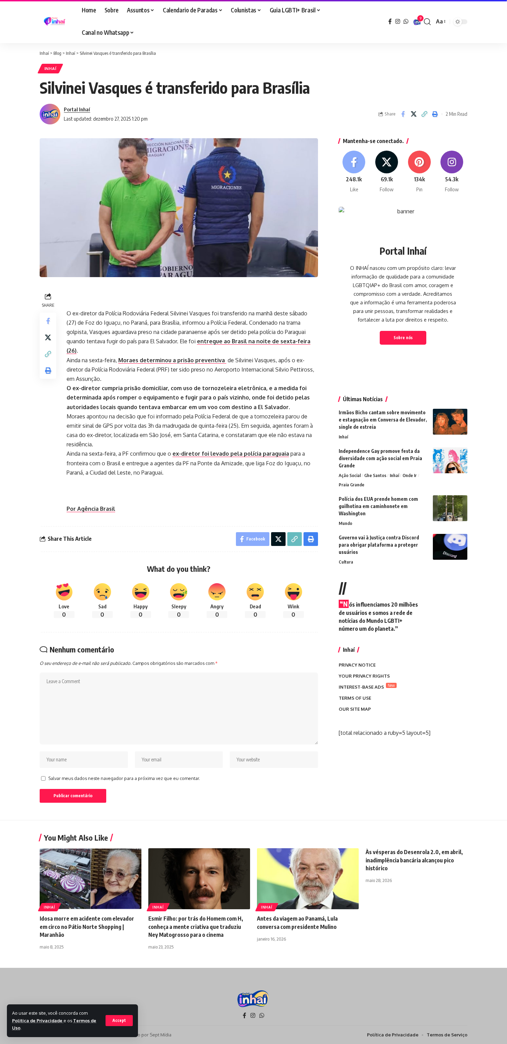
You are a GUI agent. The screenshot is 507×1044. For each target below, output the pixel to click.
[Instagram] (398, 21)
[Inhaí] (55, 21)
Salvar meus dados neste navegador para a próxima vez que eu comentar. (124, 778)
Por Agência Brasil (91, 508)
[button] (119, 1020)
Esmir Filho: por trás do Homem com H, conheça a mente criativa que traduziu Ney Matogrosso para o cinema (195, 926)
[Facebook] (390, 21)
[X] (386, 172)
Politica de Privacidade (37, 1020)
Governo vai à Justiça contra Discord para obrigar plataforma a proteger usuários (379, 545)
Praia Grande (351, 484)
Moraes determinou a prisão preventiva (172, 360)
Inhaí (50, 68)
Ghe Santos (375, 475)
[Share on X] (413, 114)
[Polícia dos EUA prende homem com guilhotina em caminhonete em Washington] (450, 508)
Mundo (345, 523)
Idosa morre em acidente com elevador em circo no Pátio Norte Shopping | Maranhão (87, 926)
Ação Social (350, 475)
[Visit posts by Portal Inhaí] (50, 114)
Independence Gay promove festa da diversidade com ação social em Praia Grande (380, 458)
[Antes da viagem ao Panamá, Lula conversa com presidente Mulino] (308, 878)
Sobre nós (403, 337)
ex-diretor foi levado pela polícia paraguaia (230, 453)
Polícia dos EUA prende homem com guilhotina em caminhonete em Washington (378, 506)
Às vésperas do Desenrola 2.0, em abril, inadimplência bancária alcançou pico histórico (414, 860)
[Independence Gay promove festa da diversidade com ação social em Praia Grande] (450, 460)
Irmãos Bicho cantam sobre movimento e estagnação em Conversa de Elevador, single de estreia (383, 419)
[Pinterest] (419, 172)
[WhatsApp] (406, 21)
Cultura (346, 562)
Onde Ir (409, 475)
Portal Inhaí (77, 109)
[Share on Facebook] (403, 114)
